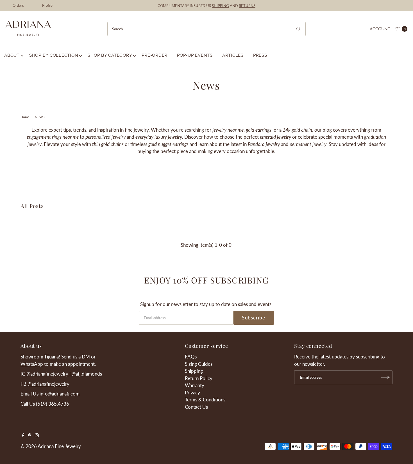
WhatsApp (32, 364)
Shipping (194, 371)
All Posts (32, 205)
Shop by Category (110, 55)
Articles (233, 55)
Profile (47, 5)
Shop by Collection (53, 55)
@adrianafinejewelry (48, 384)
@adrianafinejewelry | (49, 374)
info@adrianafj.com (60, 394)
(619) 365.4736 (52, 404)
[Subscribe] (385, 377)
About (12, 55)
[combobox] (206, 29)
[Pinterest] (29, 435)
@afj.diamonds (87, 374)
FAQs (191, 357)
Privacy (192, 393)
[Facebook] (23, 435)
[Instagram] (37, 435)
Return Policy (198, 378)
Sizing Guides (198, 364)
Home (25, 117)
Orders (18, 5)
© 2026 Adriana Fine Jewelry (51, 446)
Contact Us (196, 407)
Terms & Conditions (205, 400)
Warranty (194, 385)
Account (380, 28)
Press (260, 55)
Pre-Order (154, 55)
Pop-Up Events (195, 55)
